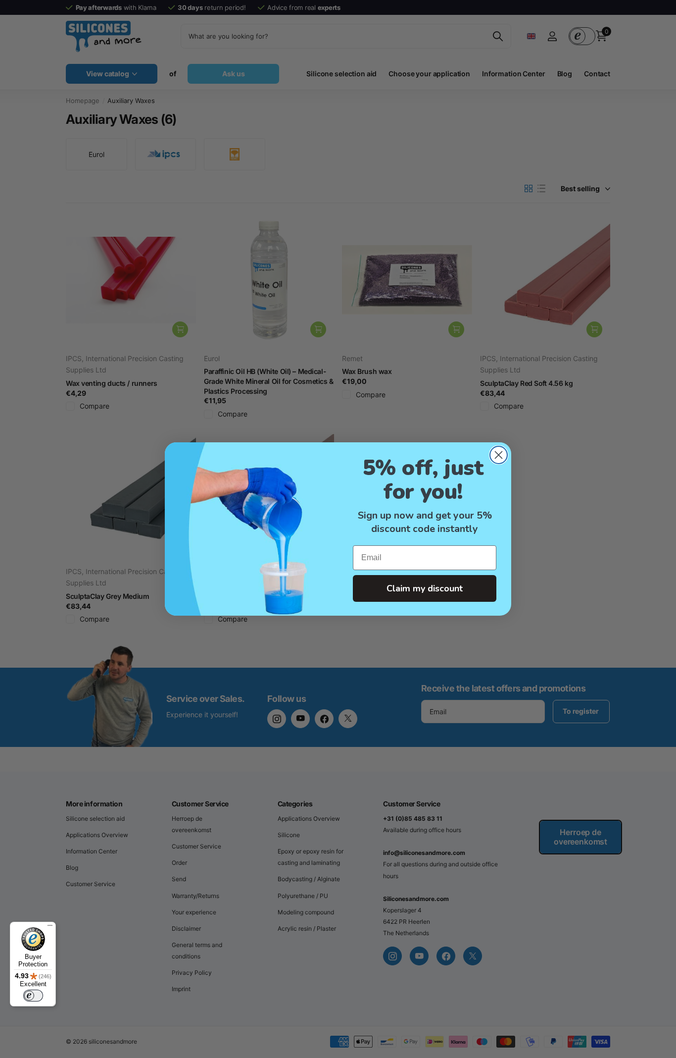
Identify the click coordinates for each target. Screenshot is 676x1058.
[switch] (33, 996)
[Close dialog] (498, 455)
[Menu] (50, 928)
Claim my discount (424, 588)
